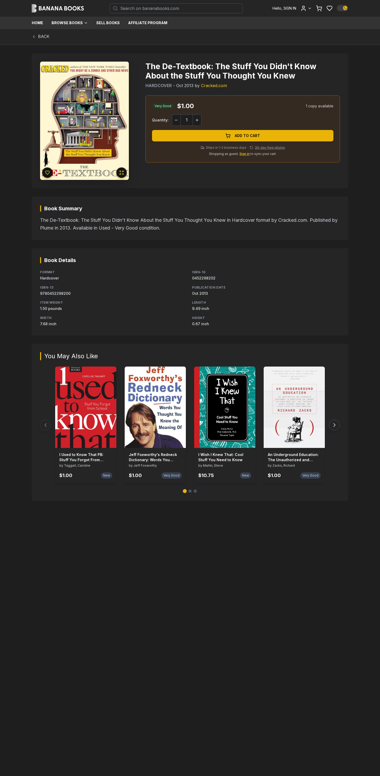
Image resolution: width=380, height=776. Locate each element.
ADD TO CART (247, 135)
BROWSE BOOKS (67, 23)
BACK (43, 36)
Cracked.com (214, 85)
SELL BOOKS (108, 23)
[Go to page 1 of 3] (185, 491)
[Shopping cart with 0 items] (319, 8)
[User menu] (306, 8)
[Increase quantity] (197, 120)
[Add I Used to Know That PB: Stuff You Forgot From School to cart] (109, 440)
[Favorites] (329, 8)
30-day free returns (270, 147)
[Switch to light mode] (342, 8)
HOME (37, 23)
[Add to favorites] (47, 172)
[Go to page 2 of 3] (190, 491)
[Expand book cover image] (121, 172)
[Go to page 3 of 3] (195, 491)
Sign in (244, 154)
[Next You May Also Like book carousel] (334, 425)
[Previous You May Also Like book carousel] (45, 425)
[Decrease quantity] (176, 120)
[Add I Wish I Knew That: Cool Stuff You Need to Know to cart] (248, 440)
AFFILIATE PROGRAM (147, 23)
